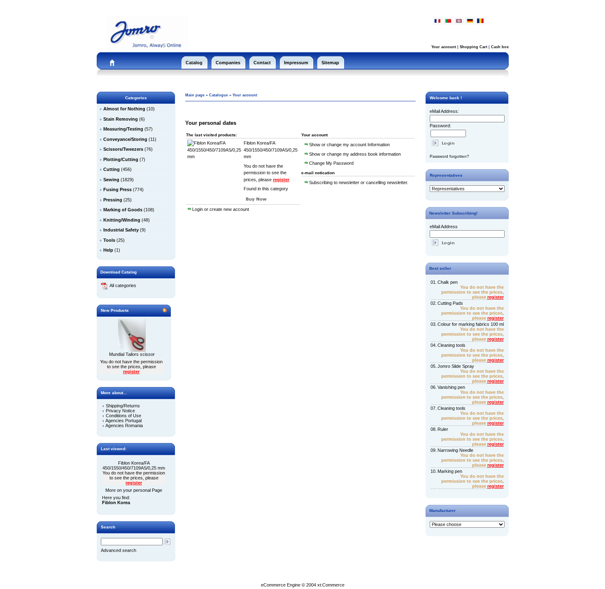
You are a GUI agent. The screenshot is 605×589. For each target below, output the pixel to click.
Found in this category (266, 188)
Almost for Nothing (124, 108)
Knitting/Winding (121, 219)
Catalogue (218, 95)
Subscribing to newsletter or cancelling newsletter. (358, 182)
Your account (443, 47)
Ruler (442, 429)
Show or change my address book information (355, 154)
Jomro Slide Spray (455, 366)
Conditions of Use (123, 415)
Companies (228, 62)
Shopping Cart (473, 47)
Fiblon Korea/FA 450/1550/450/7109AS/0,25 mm (133, 465)
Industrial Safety (121, 229)
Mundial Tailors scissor (132, 354)
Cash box (500, 47)
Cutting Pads (450, 303)
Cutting (111, 169)
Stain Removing (120, 119)
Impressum (296, 62)
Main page (195, 95)
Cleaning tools (451, 345)
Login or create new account (220, 209)
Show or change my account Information (349, 144)
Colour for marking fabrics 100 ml (470, 324)
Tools (109, 240)
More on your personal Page (133, 490)
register (131, 371)
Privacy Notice (120, 410)
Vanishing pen (451, 387)
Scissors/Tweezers (123, 149)
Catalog (194, 62)
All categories (122, 285)
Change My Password (331, 163)
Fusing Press (117, 189)
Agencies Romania (124, 425)
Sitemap (330, 62)
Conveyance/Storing (125, 139)
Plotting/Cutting (120, 159)
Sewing (111, 179)
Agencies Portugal (123, 420)
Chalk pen (447, 282)
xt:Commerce (330, 584)
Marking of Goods (122, 209)
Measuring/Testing (123, 128)
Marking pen (449, 471)
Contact (262, 62)
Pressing (112, 199)
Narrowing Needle (455, 450)
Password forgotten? (449, 156)
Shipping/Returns (123, 405)
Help (108, 250)
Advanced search (118, 550)
